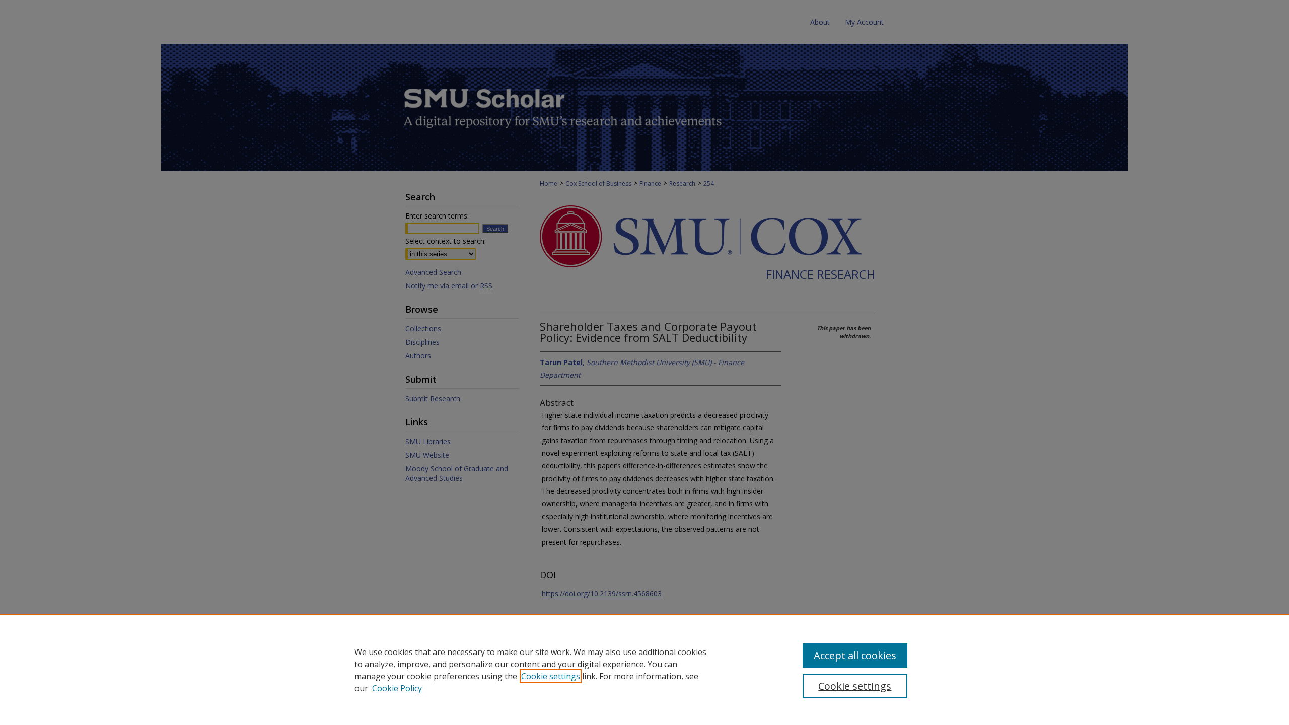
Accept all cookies (855, 655)
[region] (644, 669)
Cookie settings (550, 676)
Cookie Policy (397, 688)
